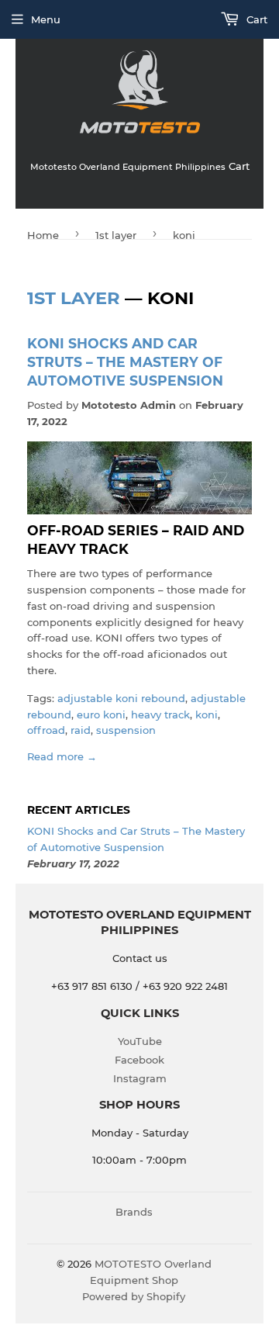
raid (81, 730)
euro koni (101, 714)
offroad (46, 730)
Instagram (140, 1078)
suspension (126, 730)
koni (206, 714)
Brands (134, 1212)
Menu (45, 19)
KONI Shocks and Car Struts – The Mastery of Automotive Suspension (125, 362)
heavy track (160, 714)
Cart (255, 19)
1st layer (115, 235)
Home (43, 235)
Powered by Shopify (133, 1296)
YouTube (140, 1041)
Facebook (139, 1060)
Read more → (62, 756)
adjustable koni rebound (121, 698)
